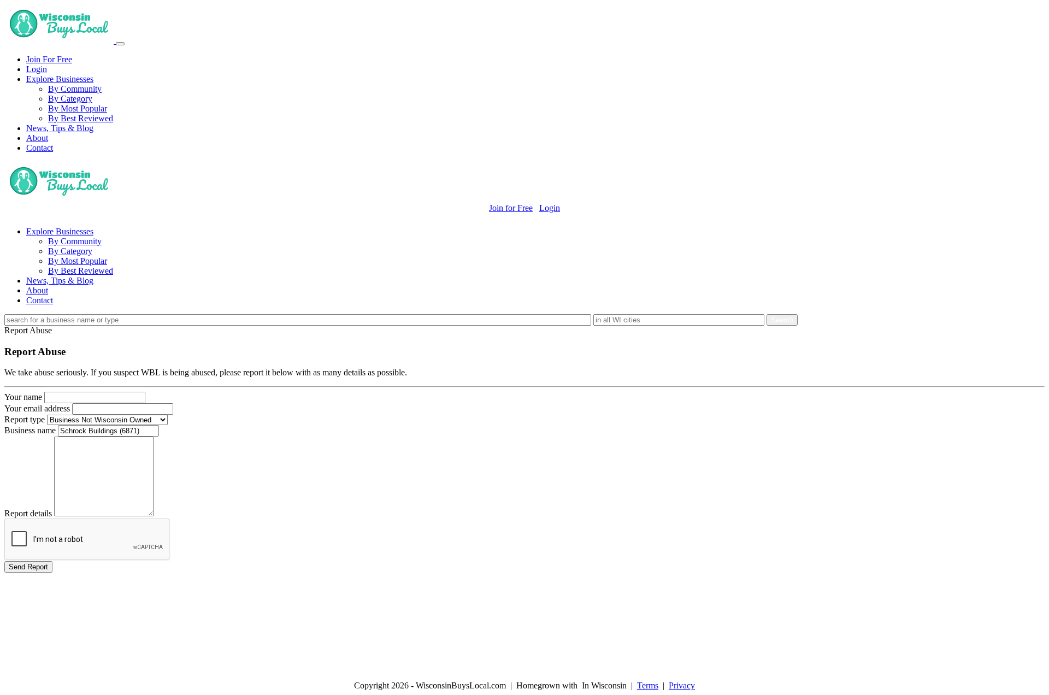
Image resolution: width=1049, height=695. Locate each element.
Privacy (682, 685)
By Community (75, 88)
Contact (39, 147)
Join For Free (49, 59)
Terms (647, 685)
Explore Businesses (59, 79)
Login (36, 69)
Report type (24, 419)
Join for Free (511, 208)
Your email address (37, 408)
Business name (30, 430)
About (37, 138)
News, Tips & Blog (59, 128)
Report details (28, 513)
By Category (70, 98)
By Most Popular (77, 108)
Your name (23, 397)
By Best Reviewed (80, 118)
